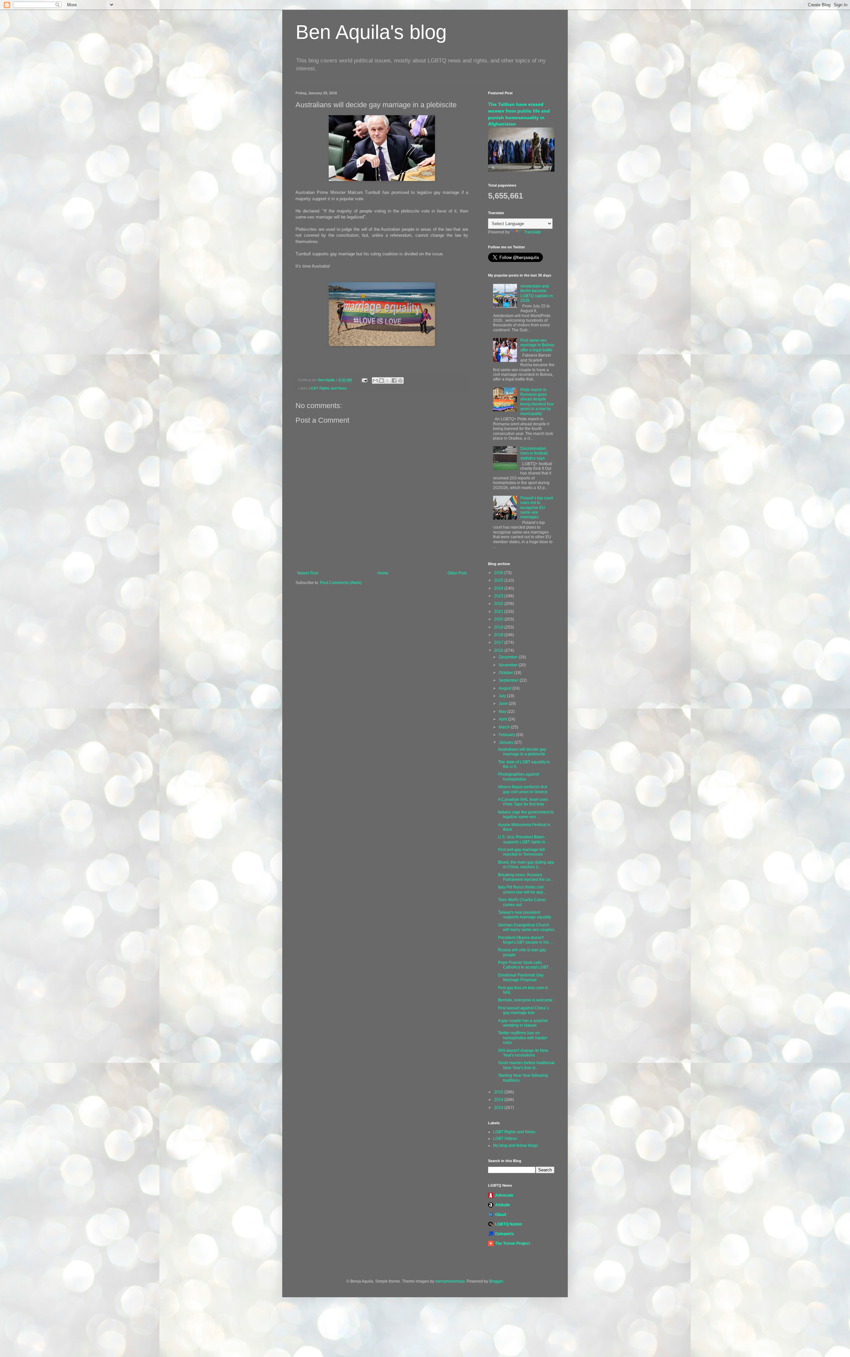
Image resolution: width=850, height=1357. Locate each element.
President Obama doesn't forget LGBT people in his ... (525, 940)
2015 (499, 1092)
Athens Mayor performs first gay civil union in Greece (523, 789)
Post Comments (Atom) (341, 582)
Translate (532, 232)
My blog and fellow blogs (515, 1145)
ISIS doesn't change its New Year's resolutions (523, 1053)
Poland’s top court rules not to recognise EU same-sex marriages (536, 508)
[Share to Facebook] (394, 380)
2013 (499, 1107)
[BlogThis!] (381, 380)
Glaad (500, 1214)
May (503, 711)
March (505, 727)
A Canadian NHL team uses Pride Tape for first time (523, 801)
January (506, 742)
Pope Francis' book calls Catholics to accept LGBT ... (525, 965)
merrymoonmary (450, 1281)
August (505, 688)
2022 (499, 603)
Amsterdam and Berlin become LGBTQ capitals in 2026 (536, 293)
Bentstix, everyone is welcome (525, 1000)
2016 (499, 650)
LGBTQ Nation (508, 1224)
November (509, 665)
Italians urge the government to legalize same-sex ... (526, 814)
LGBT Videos (505, 1138)
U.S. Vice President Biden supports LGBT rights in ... (523, 839)
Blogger (496, 1281)
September (509, 680)
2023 (499, 596)
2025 (499, 580)
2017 (499, 642)
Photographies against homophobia (518, 776)
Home (383, 573)
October (506, 672)
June (504, 703)
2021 (499, 611)
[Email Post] (364, 380)
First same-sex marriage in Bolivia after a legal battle (537, 345)
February (507, 734)
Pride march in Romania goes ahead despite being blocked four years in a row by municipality (537, 401)
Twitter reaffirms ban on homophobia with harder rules (522, 1038)
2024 (499, 588)
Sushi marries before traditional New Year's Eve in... (526, 1065)
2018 (499, 635)
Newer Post (307, 573)
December (509, 657)
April (503, 719)
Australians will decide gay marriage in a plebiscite (522, 751)
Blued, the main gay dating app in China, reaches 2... (526, 864)
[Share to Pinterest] (400, 380)
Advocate (504, 1195)
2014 (499, 1099)
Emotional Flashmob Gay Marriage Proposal (521, 977)
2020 (499, 619)
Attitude (502, 1205)
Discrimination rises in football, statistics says (534, 453)
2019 (499, 627)
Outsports (504, 1233)
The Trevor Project (512, 1243)
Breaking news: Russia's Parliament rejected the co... (525, 877)
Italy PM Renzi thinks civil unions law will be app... (522, 889)
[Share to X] (387, 380)
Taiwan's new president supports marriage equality (524, 914)
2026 (499, 572)
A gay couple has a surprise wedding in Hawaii (523, 1023)
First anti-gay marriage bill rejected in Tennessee (521, 852)
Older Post (457, 573)
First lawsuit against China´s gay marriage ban (523, 1010)
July (503, 696)
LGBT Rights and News (328, 388)
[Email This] (375, 380)
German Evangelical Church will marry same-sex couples (526, 927)
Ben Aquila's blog (371, 32)
